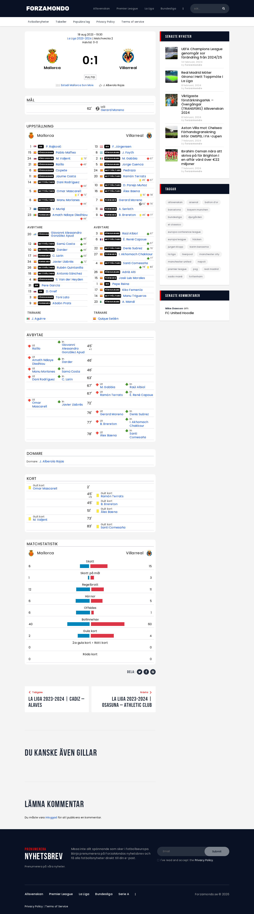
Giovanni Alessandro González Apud (66, 234)
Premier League (177, 269)
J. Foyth (128, 152)
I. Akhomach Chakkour (136, 254)
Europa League (177, 239)
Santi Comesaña (135, 263)
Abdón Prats (61, 303)
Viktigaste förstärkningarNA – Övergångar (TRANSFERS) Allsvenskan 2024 (202, 104)
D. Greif (51, 291)
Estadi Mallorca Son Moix (77, 85)
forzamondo (193, 65)
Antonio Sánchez (69, 273)
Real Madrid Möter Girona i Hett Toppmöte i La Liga (202, 77)
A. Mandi (128, 302)
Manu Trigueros (134, 296)
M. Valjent (63, 158)
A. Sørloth (126, 209)
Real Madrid (211, 269)
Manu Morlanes (68, 200)
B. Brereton (127, 215)
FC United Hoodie (179, 313)
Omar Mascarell (69, 191)
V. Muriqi (58, 209)
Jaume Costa (66, 176)
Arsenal (193, 202)
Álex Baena (131, 191)
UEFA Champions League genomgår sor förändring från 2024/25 (202, 53)
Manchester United (179, 261)
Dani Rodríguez (68, 182)
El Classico (174, 224)
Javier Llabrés (63, 261)
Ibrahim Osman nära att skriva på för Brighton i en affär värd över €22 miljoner (201, 157)
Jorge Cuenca (132, 164)
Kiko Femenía (132, 290)
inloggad (51, 817)
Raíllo (60, 164)
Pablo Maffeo (66, 152)
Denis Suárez (132, 248)
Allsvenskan (175, 202)
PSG (195, 269)
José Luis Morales (132, 278)
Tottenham (195, 276)
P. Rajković (54, 146)
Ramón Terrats (134, 176)
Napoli (201, 261)
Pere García (51, 285)
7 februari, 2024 (191, 140)
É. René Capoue (135, 239)
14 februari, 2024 (191, 62)
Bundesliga (175, 217)
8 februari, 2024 (191, 85)
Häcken (196, 239)
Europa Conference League (184, 232)
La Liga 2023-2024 (79, 38)
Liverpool (187, 254)
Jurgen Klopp (175, 247)
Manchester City (209, 254)
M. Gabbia (129, 158)
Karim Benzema (199, 247)
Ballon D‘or (211, 202)
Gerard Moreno (112, 110)
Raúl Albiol (130, 233)
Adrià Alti (129, 272)
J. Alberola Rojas (51, 461)
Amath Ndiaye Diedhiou (69, 215)
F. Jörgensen (121, 146)
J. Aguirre (39, 318)
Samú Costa (66, 244)
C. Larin (57, 256)
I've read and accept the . (187, 860)
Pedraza (129, 170)
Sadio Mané (175, 276)
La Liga (172, 254)
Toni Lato (62, 297)
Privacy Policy (204, 860)
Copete (61, 170)
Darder (62, 250)
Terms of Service (56, 906)
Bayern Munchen (197, 209)
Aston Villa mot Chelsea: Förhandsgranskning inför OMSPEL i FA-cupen (201, 132)
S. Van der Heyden (69, 279)
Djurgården (195, 217)
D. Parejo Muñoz (135, 185)
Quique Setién (108, 318)
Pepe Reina (120, 284)
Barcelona (174, 209)
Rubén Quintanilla (70, 267)
